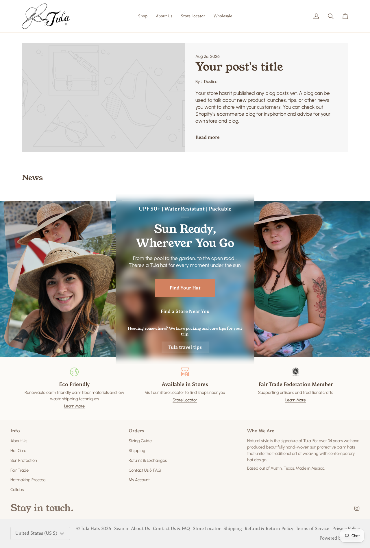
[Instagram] (357, 508)
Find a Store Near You (185, 311)
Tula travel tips (185, 347)
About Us (18, 440)
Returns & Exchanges (148, 460)
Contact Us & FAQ (145, 470)
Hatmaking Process (27, 479)
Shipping (137, 450)
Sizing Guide (140, 440)
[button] (143, 16)
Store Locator (185, 400)
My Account (139, 479)
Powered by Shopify (339, 538)
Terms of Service (312, 528)
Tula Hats (90, 528)
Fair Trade (19, 470)
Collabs (17, 489)
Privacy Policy (346, 528)
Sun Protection (23, 460)
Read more (207, 137)
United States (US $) (36, 533)
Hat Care (18, 450)
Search (121, 528)
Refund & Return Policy (269, 528)
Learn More (74, 406)
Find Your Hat (185, 288)
